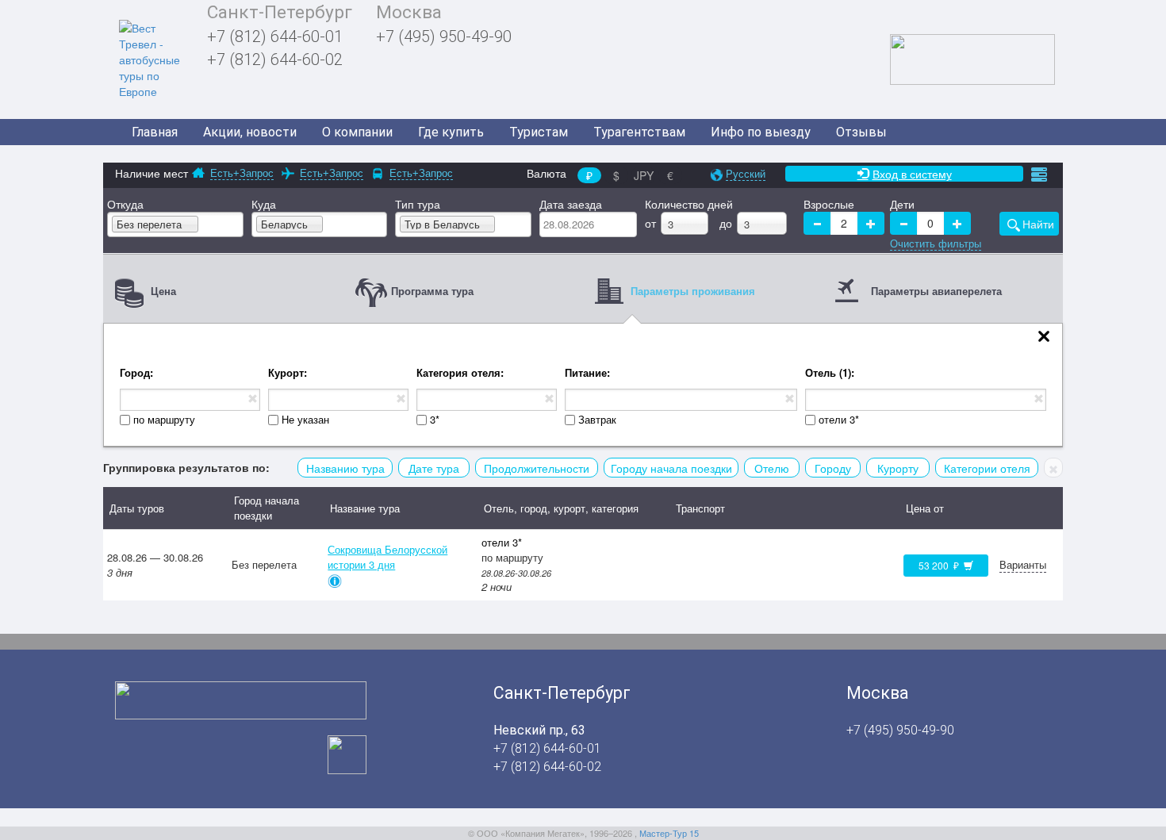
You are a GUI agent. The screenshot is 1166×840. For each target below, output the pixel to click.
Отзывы (861, 132)
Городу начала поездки (671, 468)
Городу (833, 468)
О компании (357, 132)
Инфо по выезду (761, 132)
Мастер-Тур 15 (669, 833)
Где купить (451, 132)
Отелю (771, 468)
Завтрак (597, 419)
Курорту (898, 468)
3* (434, 419)
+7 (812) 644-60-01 (275, 36)
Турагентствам (639, 132)
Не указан (305, 419)
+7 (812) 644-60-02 (275, 59)
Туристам (538, 132)
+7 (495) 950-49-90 (444, 36)
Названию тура (345, 468)
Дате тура (433, 468)
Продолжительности (536, 468)
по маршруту (164, 419)
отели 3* (839, 419)
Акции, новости (250, 132)
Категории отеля (987, 468)
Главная (155, 132)
